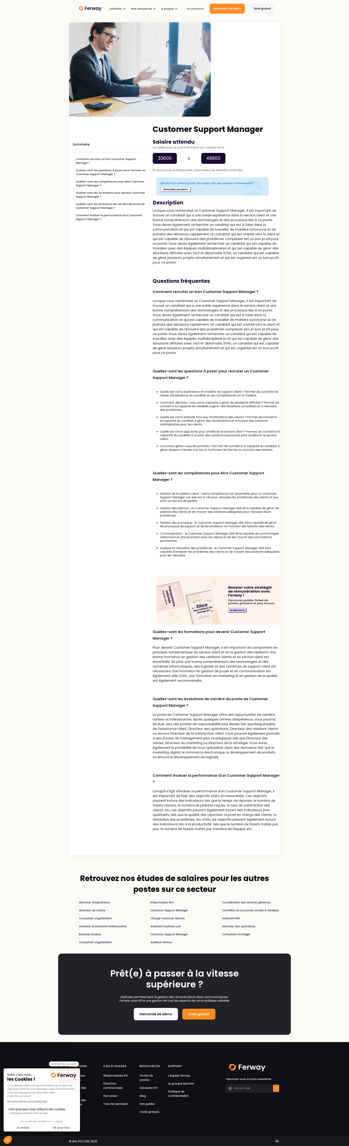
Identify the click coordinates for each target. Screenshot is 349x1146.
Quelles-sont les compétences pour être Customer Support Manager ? (110, 183)
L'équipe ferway (179, 1075)
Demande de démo (156, 1014)
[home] (88, 9)
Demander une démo (227, 8)
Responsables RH (115, 1075)
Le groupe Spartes (181, 1083)
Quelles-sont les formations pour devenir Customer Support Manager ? (110, 194)
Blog (143, 1096)
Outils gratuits (149, 1112)
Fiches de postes (146, 1077)
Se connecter (195, 9)
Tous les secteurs (115, 1104)
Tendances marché (77, 1077)
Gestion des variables (77, 1102)
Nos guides (147, 1104)
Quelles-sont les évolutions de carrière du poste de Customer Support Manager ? (110, 206)
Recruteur (110, 1096)
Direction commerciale (113, 1085)
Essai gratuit (262, 8)
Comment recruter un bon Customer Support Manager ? (106, 161)
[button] (117, 8)
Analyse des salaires (77, 1090)
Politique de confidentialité (178, 1093)
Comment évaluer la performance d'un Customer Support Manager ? (109, 217)
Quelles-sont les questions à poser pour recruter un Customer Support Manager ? (110, 172)
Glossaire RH (148, 1088)
